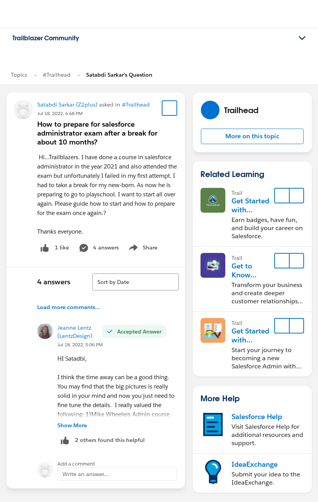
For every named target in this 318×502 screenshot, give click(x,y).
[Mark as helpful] (64, 440)
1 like (62, 247)
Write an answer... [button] (85, 474)
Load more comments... (68, 307)
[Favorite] (169, 108)
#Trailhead (57, 74)
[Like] (44, 247)
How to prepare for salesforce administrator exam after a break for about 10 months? (97, 133)
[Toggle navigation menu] (302, 38)
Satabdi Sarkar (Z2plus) (67, 104)
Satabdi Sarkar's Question (119, 74)
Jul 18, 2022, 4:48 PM (60, 113)
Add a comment (76, 464)
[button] (252, 136)
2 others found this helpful (110, 440)
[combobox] (135, 282)
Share (142, 249)
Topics (19, 74)
